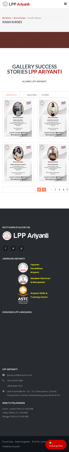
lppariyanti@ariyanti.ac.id (19, 375)
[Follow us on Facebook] (5, 248)
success (32, 94)
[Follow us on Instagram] (13, 248)
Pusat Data (7, 441)
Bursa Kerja (19, 17)
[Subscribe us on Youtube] (21, 248)
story (45, 94)
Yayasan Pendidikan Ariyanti (36, 268)
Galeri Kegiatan (22, 441)
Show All (11, 94)
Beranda (6, 17)
